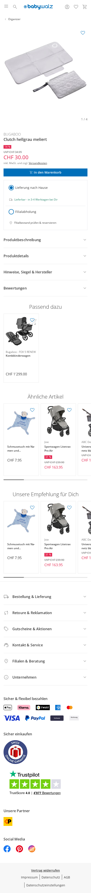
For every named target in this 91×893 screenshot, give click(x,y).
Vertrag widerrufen (45, 870)
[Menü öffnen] (6, 7)
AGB (67, 877)
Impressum (29, 877)
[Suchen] (15, 6)
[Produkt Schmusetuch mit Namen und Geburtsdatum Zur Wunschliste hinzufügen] (32, 410)
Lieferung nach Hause (31, 187)
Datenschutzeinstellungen (45, 885)
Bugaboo (12, 134)
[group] (45, 70)
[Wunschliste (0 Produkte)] (76, 6)
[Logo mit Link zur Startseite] (38, 6)
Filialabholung (25, 212)
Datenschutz (51, 877)
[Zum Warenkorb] (84, 6)
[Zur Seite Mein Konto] (67, 6)
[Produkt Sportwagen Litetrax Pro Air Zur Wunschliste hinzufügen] (69, 410)
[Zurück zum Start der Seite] (86, 862)
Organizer (14, 19)
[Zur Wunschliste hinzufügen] (82, 33)
